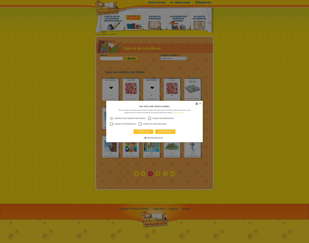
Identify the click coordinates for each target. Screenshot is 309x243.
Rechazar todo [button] (165, 132)
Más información (179, 112)
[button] (154, 137)
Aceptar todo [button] (143, 132)
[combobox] (197, 104)
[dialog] (154, 121)
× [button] (200, 104)
